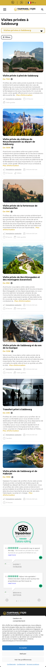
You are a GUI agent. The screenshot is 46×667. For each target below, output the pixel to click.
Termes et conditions (33, 664)
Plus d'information (24, 95)
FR (33, 3)
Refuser (23, 654)
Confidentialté (11, 664)
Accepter (23, 648)
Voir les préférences (23, 660)
